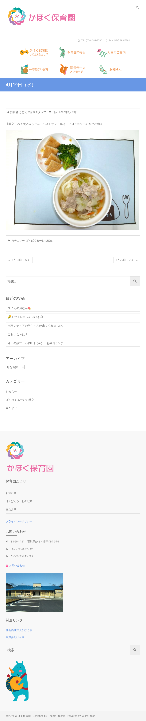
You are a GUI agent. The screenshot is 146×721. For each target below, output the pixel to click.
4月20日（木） (127, 260)
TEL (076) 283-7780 (91, 40)
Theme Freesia (56, 715)
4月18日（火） (19, 260)
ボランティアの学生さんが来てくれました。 (36, 325)
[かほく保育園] (54, 16)
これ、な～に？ (18, 334)
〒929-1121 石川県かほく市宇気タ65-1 (34, 541)
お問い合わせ (16, 565)
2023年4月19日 (68, 112)
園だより (11, 408)
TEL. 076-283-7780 (21, 548)
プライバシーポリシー (19, 521)
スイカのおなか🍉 (19, 308)
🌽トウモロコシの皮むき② (25, 317)
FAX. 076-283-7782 (21, 555)
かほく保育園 (23, 715)
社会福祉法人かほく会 (19, 630)
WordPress (88, 715)
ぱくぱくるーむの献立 (39, 240)
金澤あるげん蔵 (15, 637)
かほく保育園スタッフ (32, 112)
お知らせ (11, 391)
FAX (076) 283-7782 (119, 40)
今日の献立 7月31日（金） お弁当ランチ (36, 343)
